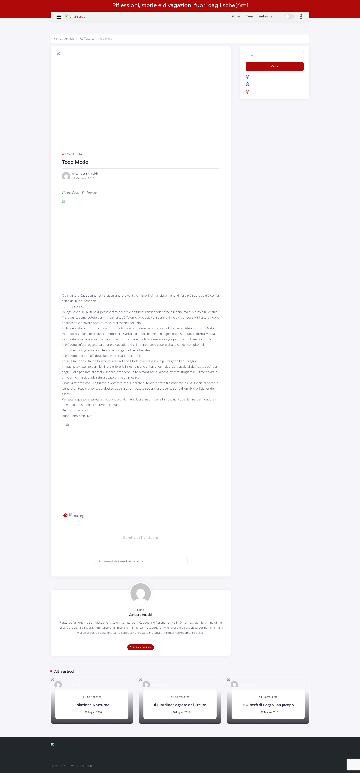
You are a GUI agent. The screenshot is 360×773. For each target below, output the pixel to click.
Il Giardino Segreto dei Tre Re (180, 704)
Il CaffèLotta (86, 38)
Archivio (69, 38)
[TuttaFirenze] (75, 16)
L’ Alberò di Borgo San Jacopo (268, 704)
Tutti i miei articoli (140, 647)
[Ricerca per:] (275, 55)
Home (57, 38)
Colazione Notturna (92, 704)
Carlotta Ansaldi (86, 173)
